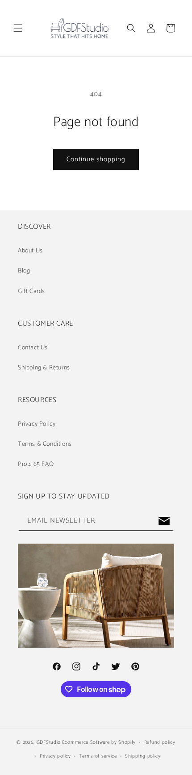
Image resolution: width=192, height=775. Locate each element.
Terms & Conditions (45, 444)
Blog (24, 271)
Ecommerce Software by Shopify (99, 742)
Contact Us (33, 348)
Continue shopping (96, 159)
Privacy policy (55, 756)
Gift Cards (31, 291)
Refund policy (159, 742)
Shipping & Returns (44, 368)
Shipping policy (143, 756)
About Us (30, 251)
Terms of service (98, 756)
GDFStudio (49, 742)
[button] (18, 28)
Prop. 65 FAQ (36, 464)
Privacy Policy (36, 424)
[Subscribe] (164, 521)
